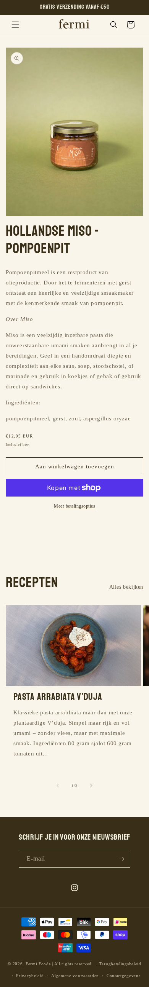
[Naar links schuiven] (57, 785)
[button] (15, 24)
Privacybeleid (30, 975)
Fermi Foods (38, 963)
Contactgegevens (124, 975)
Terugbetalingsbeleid (120, 963)
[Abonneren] (121, 859)
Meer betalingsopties (74, 506)
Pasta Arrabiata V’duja (57, 697)
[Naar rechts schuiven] (91, 785)
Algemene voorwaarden (75, 975)
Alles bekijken (126, 587)
